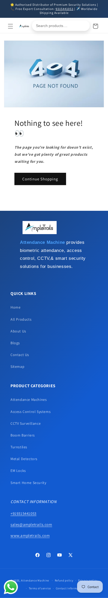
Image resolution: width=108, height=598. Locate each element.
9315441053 (64, 9)
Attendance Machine (35, 580)
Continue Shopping (40, 178)
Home (15, 307)
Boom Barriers (22, 435)
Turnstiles (18, 447)
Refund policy (64, 580)
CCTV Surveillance (25, 423)
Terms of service (40, 588)
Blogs (15, 343)
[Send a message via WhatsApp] (11, 587)
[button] (10, 26)
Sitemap (17, 366)
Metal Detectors (23, 458)
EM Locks (18, 470)
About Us (18, 331)
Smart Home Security (28, 482)
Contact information (70, 588)
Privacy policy (88, 580)
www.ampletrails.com (30, 535)
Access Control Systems (30, 411)
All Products (20, 319)
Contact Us (19, 354)
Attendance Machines (28, 399)
